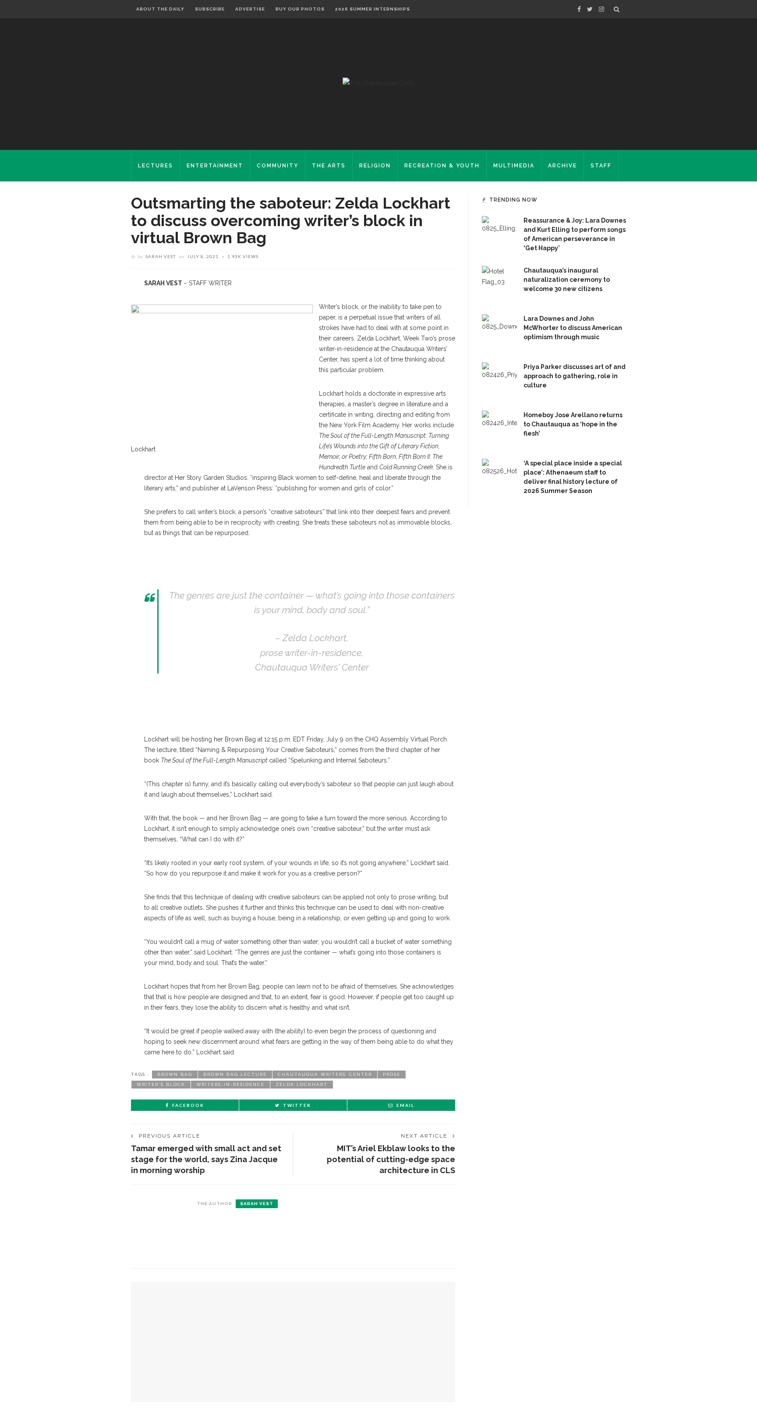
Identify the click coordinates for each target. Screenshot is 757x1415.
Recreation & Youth (442, 166)
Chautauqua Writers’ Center (325, 1074)
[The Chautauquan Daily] (379, 82)
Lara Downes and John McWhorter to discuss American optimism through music (573, 327)
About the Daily (160, 9)
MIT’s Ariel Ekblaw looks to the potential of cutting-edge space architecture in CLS (391, 1159)
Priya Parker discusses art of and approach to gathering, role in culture (575, 376)
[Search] (616, 9)
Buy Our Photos (300, 9)
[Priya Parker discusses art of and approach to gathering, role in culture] (499, 379)
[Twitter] (590, 9)
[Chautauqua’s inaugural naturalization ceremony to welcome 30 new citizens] (499, 283)
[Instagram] (601, 9)
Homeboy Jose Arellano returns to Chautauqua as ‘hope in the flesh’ (573, 424)
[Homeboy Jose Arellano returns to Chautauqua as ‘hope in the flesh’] (499, 427)
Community (277, 166)
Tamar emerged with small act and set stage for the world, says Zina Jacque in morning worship (206, 1159)
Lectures (155, 166)
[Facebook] (579, 9)
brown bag (174, 1074)
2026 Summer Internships (372, 9)
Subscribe (210, 9)
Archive (562, 166)
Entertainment (215, 166)
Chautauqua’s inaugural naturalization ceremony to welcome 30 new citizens (567, 279)
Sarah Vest (160, 256)
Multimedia (513, 166)
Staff (601, 166)
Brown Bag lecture (235, 1074)
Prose (391, 1074)
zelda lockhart (302, 1084)
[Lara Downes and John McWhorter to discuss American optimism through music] (499, 331)
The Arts (329, 166)
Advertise (250, 9)
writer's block (161, 1084)
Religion (375, 166)
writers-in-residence (230, 1084)
